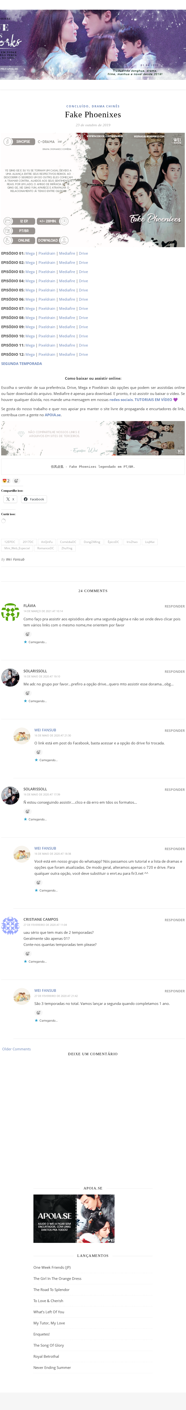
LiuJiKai (150, 542)
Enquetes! (41, 1334)
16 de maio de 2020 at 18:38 (52, 853)
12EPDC (9, 542)
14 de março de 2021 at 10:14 (43, 611)
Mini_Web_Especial (17, 548)
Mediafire (67, 253)
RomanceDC (45, 548)
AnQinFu (47, 542)
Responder (175, 606)
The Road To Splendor (51, 1289)
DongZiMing (92, 542)
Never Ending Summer (52, 1367)
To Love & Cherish (48, 1300)
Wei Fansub (15, 559)
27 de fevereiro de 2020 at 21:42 (56, 996)
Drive (83, 253)
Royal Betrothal (46, 1356)
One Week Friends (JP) (51, 1267)
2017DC (28, 542)
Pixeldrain (47, 253)
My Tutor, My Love (49, 1323)
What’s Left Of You (48, 1311)
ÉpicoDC (113, 542)
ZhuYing (67, 548)
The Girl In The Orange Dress (57, 1278)
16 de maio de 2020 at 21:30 (52, 735)
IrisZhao (132, 542)
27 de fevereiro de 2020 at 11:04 (45, 925)
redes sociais (121, 399)
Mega (30, 253)
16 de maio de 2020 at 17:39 (41, 794)
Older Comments (16, 1048)
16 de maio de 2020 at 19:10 (41, 676)
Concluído (77, 106)
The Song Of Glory (48, 1345)
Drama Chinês (106, 106)
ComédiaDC (68, 542)
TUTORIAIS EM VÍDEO (153, 399)
